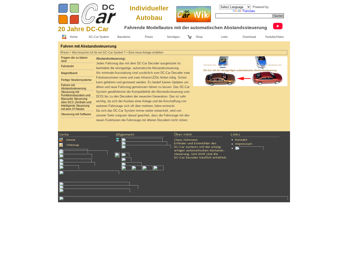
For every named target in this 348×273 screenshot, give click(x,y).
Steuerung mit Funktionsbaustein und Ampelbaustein (75, 95)
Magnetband (69, 73)
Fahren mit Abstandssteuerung (73, 87)
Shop (199, 37)
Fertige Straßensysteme (76, 80)
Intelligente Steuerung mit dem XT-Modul (75, 107)
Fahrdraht (67, 66)
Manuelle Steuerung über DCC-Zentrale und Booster (76, 102)
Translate (248, 11)
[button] (94, 183)
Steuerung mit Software (76, 114)
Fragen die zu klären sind (74, 59)
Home (74, 37)
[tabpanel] (87, 29)
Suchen (278, 15)
